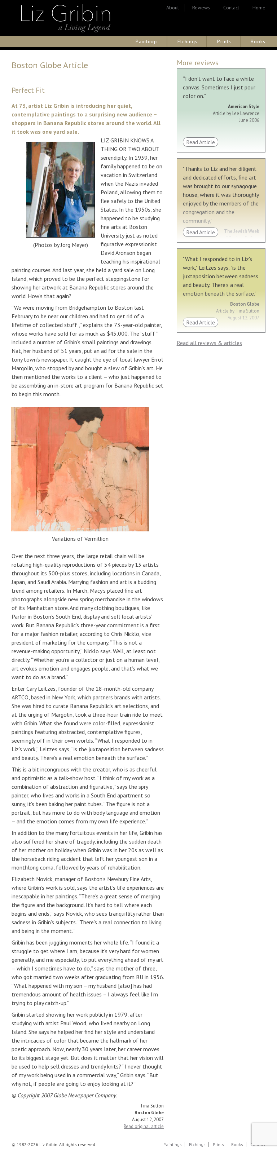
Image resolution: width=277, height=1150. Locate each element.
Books (258, 41)
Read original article (144, 1126)
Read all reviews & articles (209, 342)
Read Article (200, 142)
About (172, 7)
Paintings (147, 41)
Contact (231, 7)
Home (258, 7)
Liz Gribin (66, 18)
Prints (224, 41)
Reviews (201, 7)
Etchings (187, 41)
